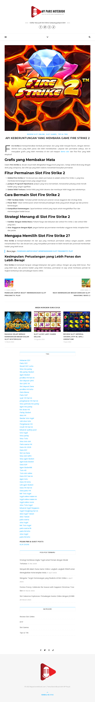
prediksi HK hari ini (27, 377)
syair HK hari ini (26, 398)
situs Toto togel (26, 505)
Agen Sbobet (25, 375)
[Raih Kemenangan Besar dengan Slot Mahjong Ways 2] (86, 283)
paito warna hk (25, 528)
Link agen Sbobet (26, 485)
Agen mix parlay (26, 406)
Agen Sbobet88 (26, 467)
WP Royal (66, 687)
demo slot (65, 151)
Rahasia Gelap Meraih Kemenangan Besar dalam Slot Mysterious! (17, 336)
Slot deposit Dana (27, 386)
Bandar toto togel (27, 418)
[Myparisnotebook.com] (47, 12)
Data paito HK (25, 490)
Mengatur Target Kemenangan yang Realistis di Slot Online (43, 578)
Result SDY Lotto (26, 366)
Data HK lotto (25, 482)
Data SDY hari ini (26, 476)
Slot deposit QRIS (27, 380)
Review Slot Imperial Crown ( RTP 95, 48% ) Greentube (73, 336)
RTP (21, 622)
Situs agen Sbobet (27, 459)
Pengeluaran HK (26, 424)
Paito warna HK (26, 444)
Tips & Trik (63, 134)
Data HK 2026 (25, 447)
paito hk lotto (25, 531)
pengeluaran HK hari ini (29, 401)
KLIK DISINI (24, 544)
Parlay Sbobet (25, 412)
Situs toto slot (25, 441)
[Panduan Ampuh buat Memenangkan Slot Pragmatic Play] (9, 283)
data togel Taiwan (27, 514)
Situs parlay (24, 435)
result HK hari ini (26, 427)
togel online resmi (27, 502)
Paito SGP (24, 395)
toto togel (24, 432)
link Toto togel (25, 493)
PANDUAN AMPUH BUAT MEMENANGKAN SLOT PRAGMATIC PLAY (45, 251)
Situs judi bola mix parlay (29, 404)
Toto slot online (26, 473)
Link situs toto (25, 421)
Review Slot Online (36, 134)
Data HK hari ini (26, 487)
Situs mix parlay (26, 369)
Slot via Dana (25, 453)
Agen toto (24, 479)
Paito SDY (24, 363)
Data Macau (24, 392)
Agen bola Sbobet (27, 461)
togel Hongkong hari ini (29, 511)
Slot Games (51, 134)
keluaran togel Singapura (29, 508)
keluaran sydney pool (28, 430)
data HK (23, 415)
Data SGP (23, 464)
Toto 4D (23, 470)
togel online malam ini (28, 496)
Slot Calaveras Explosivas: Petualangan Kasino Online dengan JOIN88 (47, 596)
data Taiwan (24, 516)
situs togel (24, 522)
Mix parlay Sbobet (27, 372)
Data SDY (23, 450)
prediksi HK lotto (26, 389)
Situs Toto (24, 438)
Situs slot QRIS (26, 456)
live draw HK (25, 409)
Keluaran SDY (25, 360)
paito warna (24, 519)
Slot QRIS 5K (25, 383)
